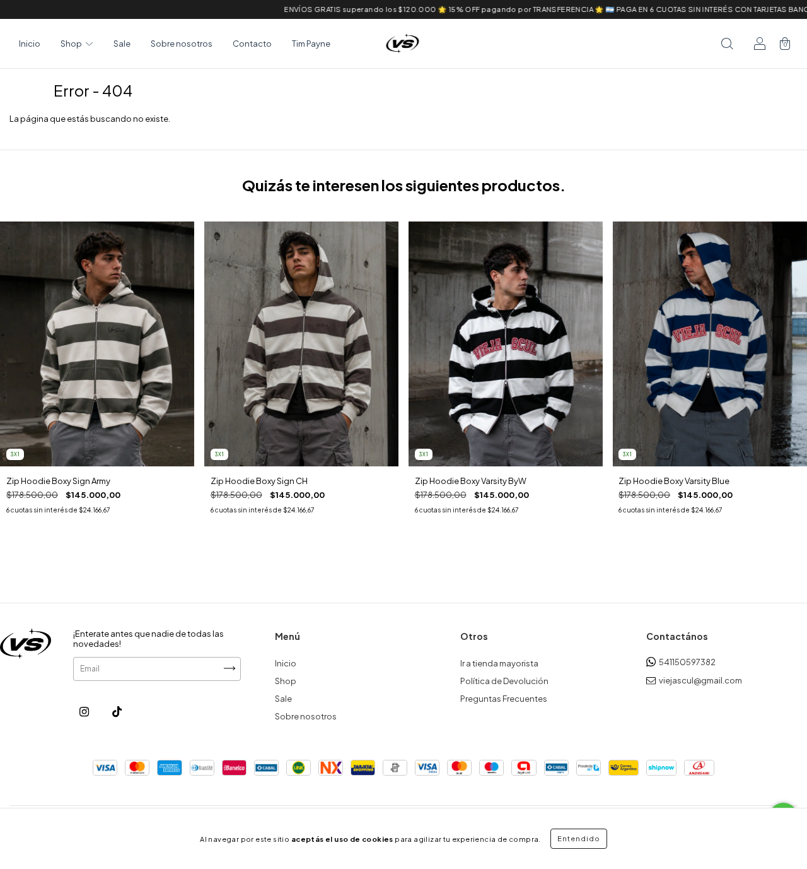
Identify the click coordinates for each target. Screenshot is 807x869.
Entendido (578, 838)
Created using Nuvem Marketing (403, 309)
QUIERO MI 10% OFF (403, 273)
